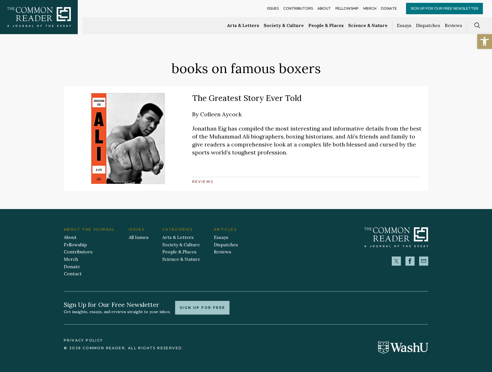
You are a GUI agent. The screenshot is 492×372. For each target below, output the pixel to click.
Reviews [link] (453, 25)
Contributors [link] (298, 8)
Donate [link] (389, 8)
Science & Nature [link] (368, 25)
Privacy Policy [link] (83, 340)
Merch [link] (369, 8)
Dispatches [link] (428, 25)
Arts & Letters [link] (243, 25)
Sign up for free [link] (202, 307)
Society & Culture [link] (284, 25)
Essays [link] (404, 25)
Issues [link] (273, 8)
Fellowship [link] (347, 8)
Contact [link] (73, 273)
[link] (484, 41)
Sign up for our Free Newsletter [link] (444, 8)
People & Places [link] (326, 25)
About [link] (324, 8)
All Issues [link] (139, 237)
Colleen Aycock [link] (221, 114)
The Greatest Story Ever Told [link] (247, 98)
